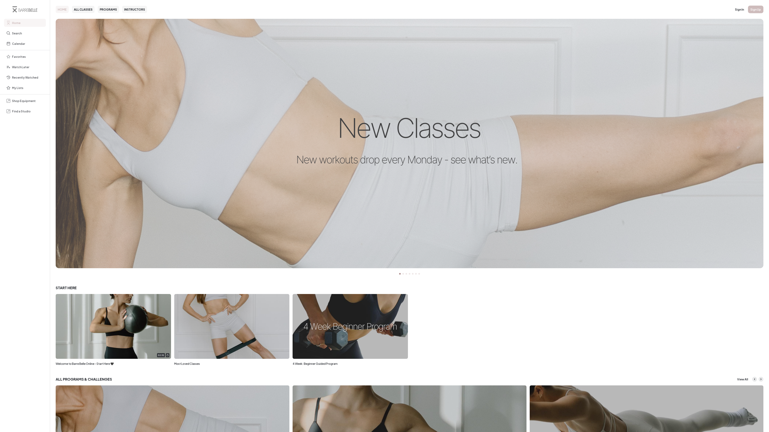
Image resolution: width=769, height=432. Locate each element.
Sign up (755, 9)
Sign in (739, 9)
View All (742, 379)
